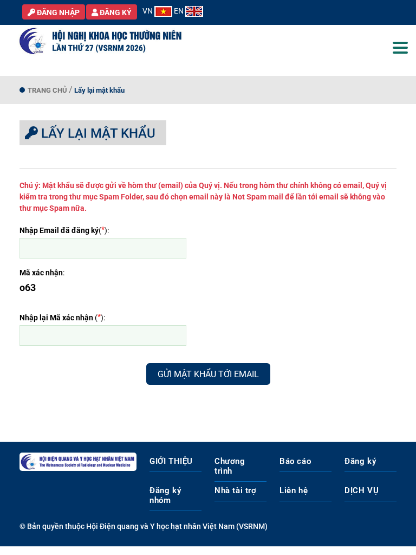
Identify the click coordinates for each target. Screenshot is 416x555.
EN (179, 11)
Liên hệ (294, 490)
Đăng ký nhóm (165, 495)
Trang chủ (47, 90)
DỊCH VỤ (361, 490)
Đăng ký (360, 461)
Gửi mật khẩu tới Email (208, 374)
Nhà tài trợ (235, 490)
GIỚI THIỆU (171, 461)
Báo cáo (295, 461)
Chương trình (229, 466)
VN (148, 11)
